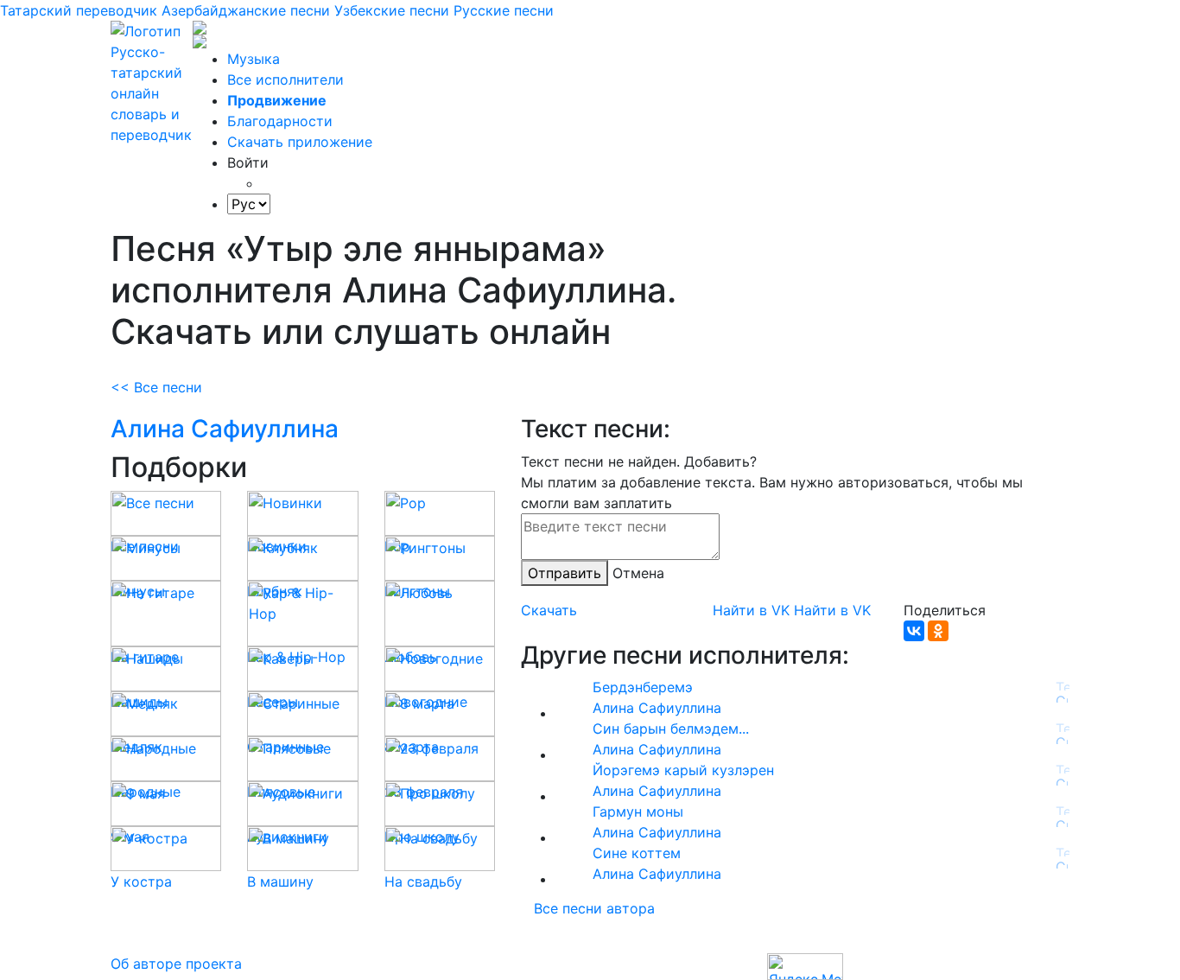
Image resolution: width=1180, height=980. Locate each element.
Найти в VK (751, 610)
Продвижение (277, 100)
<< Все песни (156, 387)
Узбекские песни (391, 10)
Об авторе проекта (176, 963)
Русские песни (504, 10)
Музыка (253, 58)
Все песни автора (594, 908)
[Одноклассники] (938, 630)
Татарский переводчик (78, 10)
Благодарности (280, 121)
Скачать (549, 610)
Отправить (564, 573)
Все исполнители (285, 79)
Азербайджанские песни (246, 10)
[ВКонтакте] (914, 630)
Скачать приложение (299, 141)
